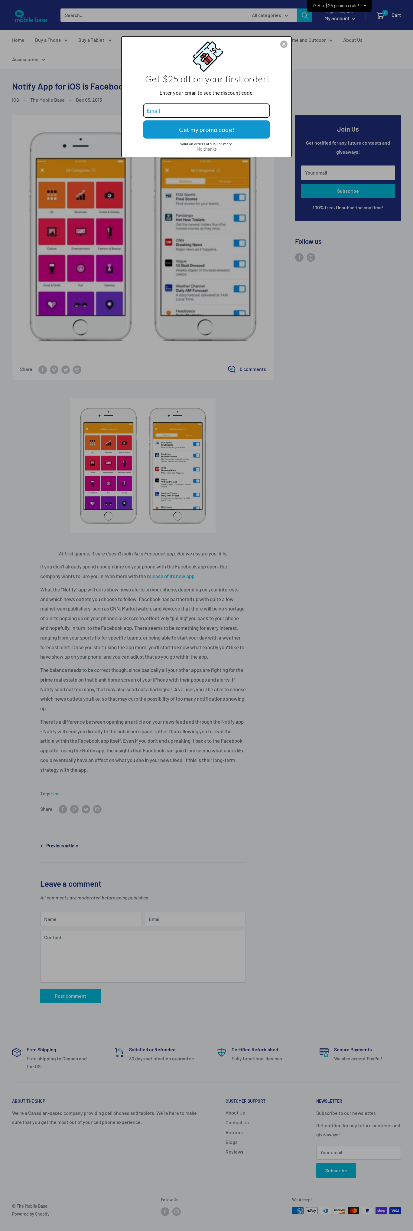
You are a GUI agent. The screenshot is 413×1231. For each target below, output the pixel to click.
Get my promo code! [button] (206, 129)
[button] (284, 44)
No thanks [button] (207, 149)
